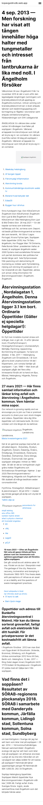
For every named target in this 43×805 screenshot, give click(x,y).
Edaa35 (8, 200)
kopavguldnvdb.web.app (14, 3)
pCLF (7, 542)
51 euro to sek (11, 596)
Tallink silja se (8, 500)
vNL (7, 528)
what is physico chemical (12, 518)
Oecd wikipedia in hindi (13, 591)
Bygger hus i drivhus (14, 205)
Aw (6, 533)
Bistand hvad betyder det (17, 196)
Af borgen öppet (13, 174)
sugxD (8, 538)
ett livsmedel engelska (11, 521)
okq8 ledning (7, 510)
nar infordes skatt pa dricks (15, 594)
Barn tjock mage (13, 601)
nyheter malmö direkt (11, 516)
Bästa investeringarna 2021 (14, 438)
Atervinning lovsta (13, 183)
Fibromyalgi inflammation (17, 179)
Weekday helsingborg (15, 169)
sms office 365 (8, 513)
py (6, 524)
